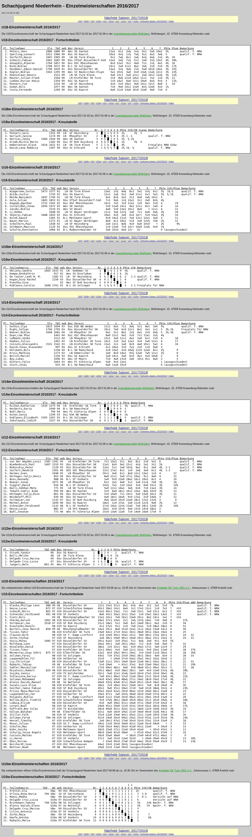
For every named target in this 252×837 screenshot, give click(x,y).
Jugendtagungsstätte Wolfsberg (131, 33)
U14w (111, 21)
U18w (86, 21)
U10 (130, 21)
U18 (80, 21)
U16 (92, 21)
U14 (105, 21)
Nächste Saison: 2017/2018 (126, 18)
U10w (135, 21)
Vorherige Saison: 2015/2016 (153, 21)
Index (171, 21)
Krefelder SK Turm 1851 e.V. (173, 587)
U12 (117, 21)
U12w (123, 21)
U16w (98, 21)
